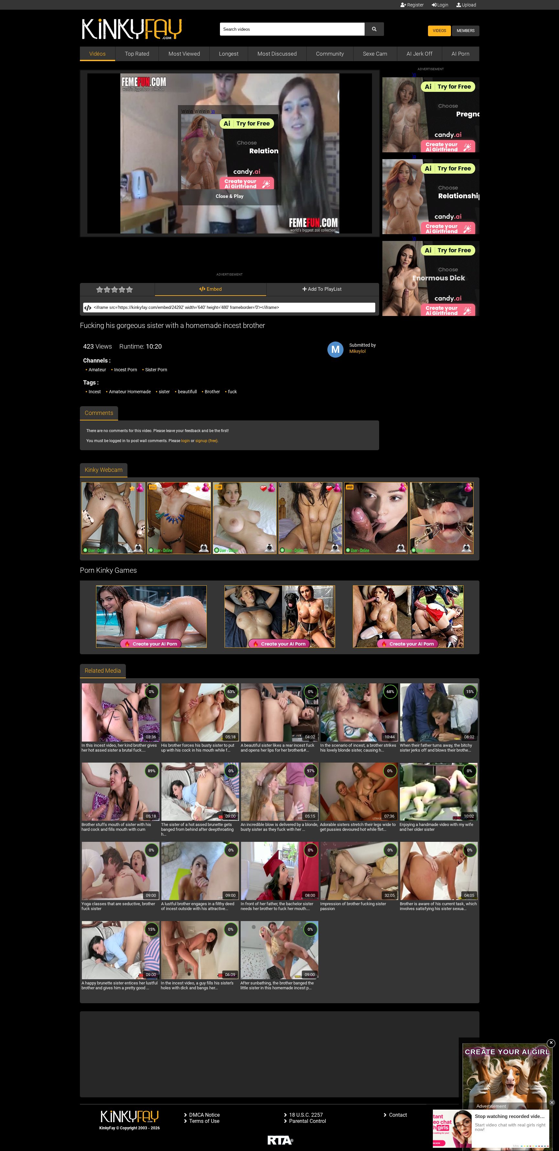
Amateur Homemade (130, 391)
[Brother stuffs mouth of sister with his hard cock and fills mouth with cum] (121, 820)
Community (330, 53)
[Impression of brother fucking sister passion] (359, 899)
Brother (212, 391)
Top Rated (137, 53)
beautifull (187, 391)
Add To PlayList (324, 289)
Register (415, 4)
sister (164, 391)
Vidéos (97, 53)
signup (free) (206, 441)
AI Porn (460, 53)
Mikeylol (357, 351)
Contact (398, 1115)
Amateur (97, 369)
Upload (468, 4)
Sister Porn (156, 369)
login (185, 441)
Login (442, 4)
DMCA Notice (204, 1115)
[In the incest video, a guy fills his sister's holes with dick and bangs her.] (200, 978)
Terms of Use (204, 1121)
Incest (95, 391)
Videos (439, 30)
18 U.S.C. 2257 (306, 1115)
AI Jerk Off (420, 53)
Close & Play (230, 196)
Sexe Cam (375, 53)
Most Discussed (277, 53)
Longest (228, 53)
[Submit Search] (374, 29)
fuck (232, 391)
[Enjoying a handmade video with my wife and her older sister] (439, 820)
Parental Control (307, 1121)
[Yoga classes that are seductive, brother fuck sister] (121, 899)
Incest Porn (125, 369)
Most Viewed (184, 53)
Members (466, 30)
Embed (213, 289)
